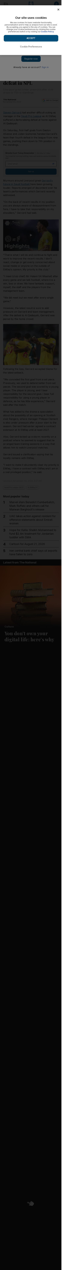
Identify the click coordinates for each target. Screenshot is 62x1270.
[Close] (58, 9)
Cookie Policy (47, 31)
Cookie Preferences (31, 46)
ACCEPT (31, 38)
